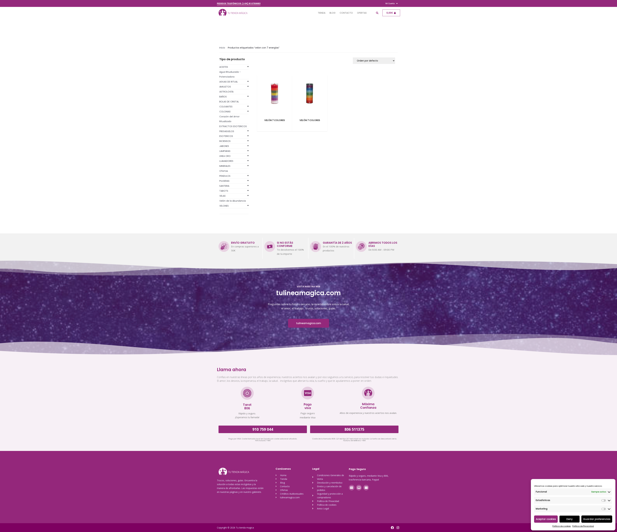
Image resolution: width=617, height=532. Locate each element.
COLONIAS (225, 111)
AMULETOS (225, 86)
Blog (332, 13)
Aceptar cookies (546, 519)
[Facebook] (392, 527)
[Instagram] (398, 527)
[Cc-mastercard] (359, 487)
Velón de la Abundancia (232, 200)
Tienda (321, 13)
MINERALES (224, 166)
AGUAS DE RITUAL (228, 81)
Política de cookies (561, 526)
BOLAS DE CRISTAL (229, 101)
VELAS (222, 195)
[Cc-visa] (351, 487)
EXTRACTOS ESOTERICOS (233, 126)
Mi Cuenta (390, 3)
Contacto (346, 13)
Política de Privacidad (583, 526)
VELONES (224, 205)
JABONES (224, 146)
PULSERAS (224, 181)
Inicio (222, 47)
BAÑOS (223, 96)
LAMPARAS (224, 151)
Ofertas (362, 13)
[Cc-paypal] (366, 487)
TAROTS (223, 190)
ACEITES (223, 67)
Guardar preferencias (596, 519)
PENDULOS (224, 176)
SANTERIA (224, 186)
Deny (569, 519)
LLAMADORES (226, 161)
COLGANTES (225, 106)
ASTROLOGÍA (226, 91)
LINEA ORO (225, 156)
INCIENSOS (225, 141)
